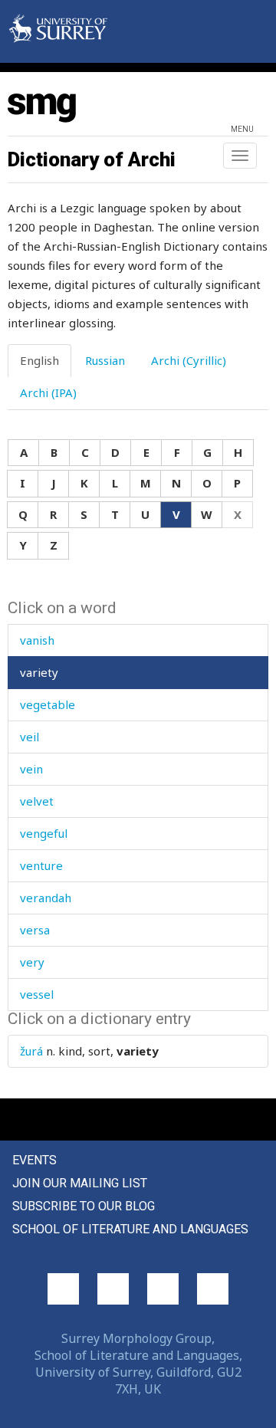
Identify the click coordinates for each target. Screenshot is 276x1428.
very (32, 962)
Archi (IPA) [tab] (48, 392)
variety (39, 672)
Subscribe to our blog (83, 1206)
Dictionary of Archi (92, 159)
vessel (37, 994)
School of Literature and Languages (130, 1229)
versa (35, 929)
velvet (37, 801)
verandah (45, 897)
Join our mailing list (79, 1183)
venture (41, 865)
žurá (31, 1051)
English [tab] (39, 360)
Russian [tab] (105, 360)
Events (34, 1160)
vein (31, 768)
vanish (37, 640)
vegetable (47, 704)
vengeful (43, 833)
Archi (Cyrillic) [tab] (188, 360)
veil (29, 736)
